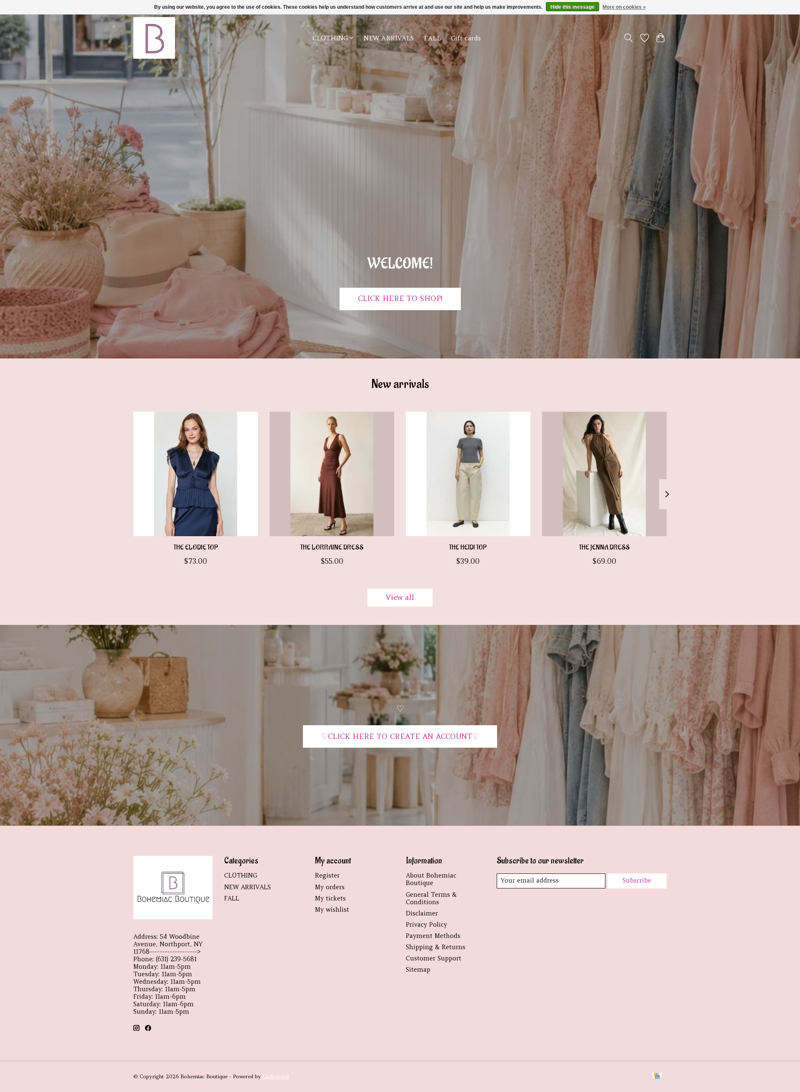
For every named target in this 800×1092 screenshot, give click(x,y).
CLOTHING (240, 875)
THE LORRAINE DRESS (331, 547)
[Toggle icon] (628, 37)
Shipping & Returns (435, 947)
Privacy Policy (426, 924)
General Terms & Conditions (431, 898)
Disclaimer (422, 913)
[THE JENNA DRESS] (604, 474)
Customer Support (433, 958)
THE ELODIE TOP (196, 547)
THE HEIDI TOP (468, 547)
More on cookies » (624, 7)
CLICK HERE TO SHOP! (400, 298)
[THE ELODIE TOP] (195, 474)
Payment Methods (433, 936)
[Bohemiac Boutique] (154, 38)
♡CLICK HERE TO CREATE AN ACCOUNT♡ (400, 736)
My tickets (330, 898)
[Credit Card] (657, 1076)
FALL (432, 38)
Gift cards (466, 38)
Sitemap (418, 969)
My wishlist (332, 909)
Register (327, 875)
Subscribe (636, 880)
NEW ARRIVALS (389, 38)
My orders (330, 887)
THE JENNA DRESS (604, 547)
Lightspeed (275, 1076)
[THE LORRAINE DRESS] (332, 474)
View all (400, 597)
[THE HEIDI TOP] (468, 474)
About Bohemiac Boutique (431, 879)
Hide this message (572, 7)
